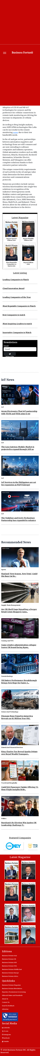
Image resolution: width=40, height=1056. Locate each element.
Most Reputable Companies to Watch (19, 306)
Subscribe (10, 355)
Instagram (7, 1034)
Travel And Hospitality (9, 783)
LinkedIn (6, 1027)
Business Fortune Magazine (11, 985)
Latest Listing (20, 273)
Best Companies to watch (14, 315)
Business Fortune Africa (10, 976)
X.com (6, 1031)
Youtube (6, 1041)
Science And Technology (9, 712)
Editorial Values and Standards (12, 995)
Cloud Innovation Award (13, 288)
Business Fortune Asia (9, 955)
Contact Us (5, 1002)
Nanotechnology (7, 676)
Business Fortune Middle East (12, 969)
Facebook (6, 1038)
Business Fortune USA (9, 966)
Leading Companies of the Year (17, 297)
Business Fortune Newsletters (12, 988)
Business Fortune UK (9, 959)
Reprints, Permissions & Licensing (14, 992)
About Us (5, 999)
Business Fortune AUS (9, 962)
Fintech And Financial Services (12, 747)
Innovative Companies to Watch (17, 332)
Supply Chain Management (10, 605)
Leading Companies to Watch (16, 280)
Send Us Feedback (8, 1006)
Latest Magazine (20, 218)
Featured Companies (20, 838)
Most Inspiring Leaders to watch (17, 324)
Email (6, 346)
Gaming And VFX (7, 641)
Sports (3, 569)
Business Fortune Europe (10, 973)
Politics (3, 818)
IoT (2, 407)
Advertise (5, 1009)
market (15, 132)
